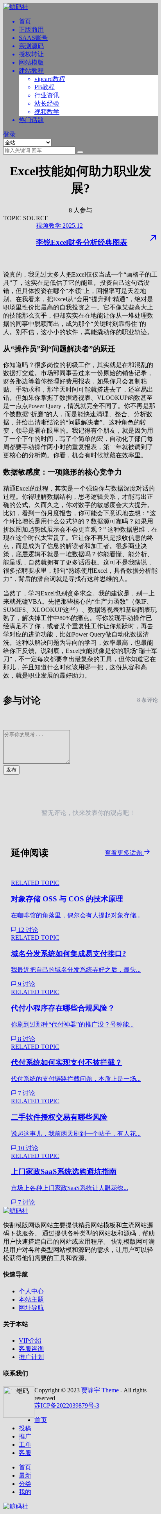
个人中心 (31, 1291)
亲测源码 (31, 46)
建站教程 (31, 70)
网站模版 (31, 62)
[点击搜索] (80, 152)
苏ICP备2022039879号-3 (66, 1405)
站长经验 (46, 103)
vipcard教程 (49, 79)
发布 (11, 770)
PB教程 (44, 87)
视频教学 (46, 111)
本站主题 (31, 1299)
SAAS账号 (33, 37)
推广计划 (31, 1357)
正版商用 (31, 29)
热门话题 (31, 120)
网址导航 (31, 1307)
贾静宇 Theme (100, 1390)
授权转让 (31, 54)
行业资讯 (46, 95)
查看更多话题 (124, 852)
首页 (25, 21)
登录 (9, 134)
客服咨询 (31, 1348)
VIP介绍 (30, 1340)
